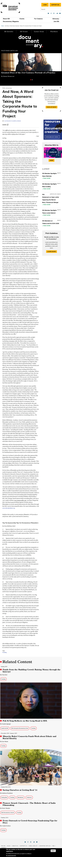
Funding (4, 652)
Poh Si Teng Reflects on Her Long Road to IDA (25, 721)
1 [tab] (30, 79)
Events (22, 19)
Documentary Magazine (11, 21)
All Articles (8, 31)
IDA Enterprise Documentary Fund (19, 728)
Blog (8, 845)
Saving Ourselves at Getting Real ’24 (20, 790)
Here (51, 160)
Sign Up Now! (51, 107)
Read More (46, 178)
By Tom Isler (3, 675)
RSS (53, 845)
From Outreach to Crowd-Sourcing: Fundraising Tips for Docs (30, 822)
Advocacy (55, 19)
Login (45, 4)
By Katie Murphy (5, 808)
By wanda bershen (5, 826)
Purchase (54, 31)
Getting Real (4, 797)
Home (2, 25)
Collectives (29, 797)
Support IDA (55, 4)
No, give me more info (11, 855)
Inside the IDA (4, 728)
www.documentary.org (8, 508)
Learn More (51, 251)
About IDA (6, 19)
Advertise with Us (44, 845)
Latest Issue (39, 31)
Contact (3, 847)
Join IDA (56, 21)
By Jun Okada (4, 741)
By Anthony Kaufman (6, 793)
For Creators (38, 19)
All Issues (24, 31)
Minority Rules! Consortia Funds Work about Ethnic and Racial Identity (29, 737)
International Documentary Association (10, 8)
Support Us (23, 845)
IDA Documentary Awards (7, 812)
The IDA (3, 845)
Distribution (20, 797)
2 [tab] (32, 79)
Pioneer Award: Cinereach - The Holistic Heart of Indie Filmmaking (29, 804)
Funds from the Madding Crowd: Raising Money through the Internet (31, 671)
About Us (15, 845)
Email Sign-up (33, 845)
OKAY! (53, 850)
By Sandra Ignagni (5, 724)
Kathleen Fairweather (13, 121)
